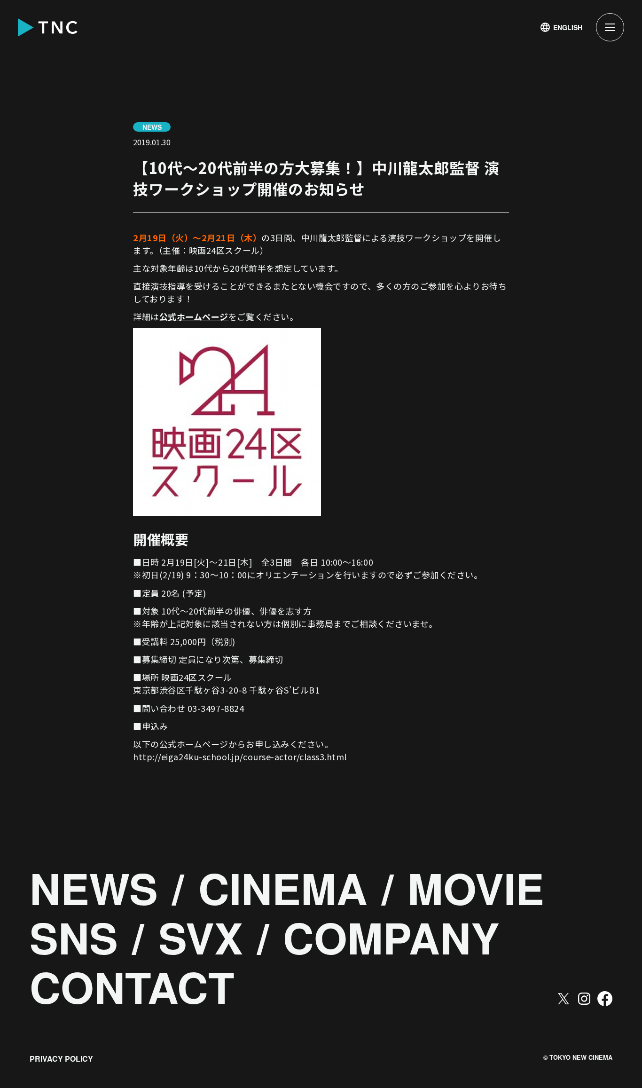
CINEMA (283, 888)
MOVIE (475, 888)
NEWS (94, 888)
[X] (563, 998)
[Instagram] (584, 998)
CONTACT (132, 986)
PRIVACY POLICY (61, 1058)
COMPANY (391, 937)
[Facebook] (604, 998)
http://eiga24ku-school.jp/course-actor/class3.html (240, 756)
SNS (74, 937)
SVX (200, 937)
